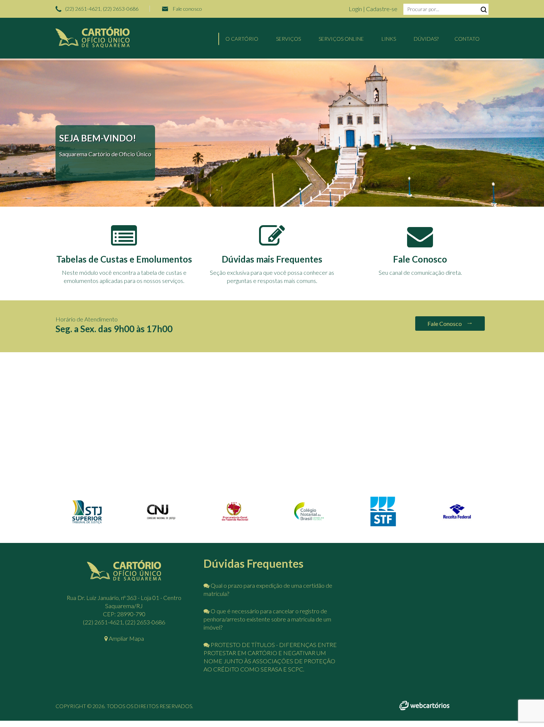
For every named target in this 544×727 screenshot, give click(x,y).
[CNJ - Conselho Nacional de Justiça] (161, 521)
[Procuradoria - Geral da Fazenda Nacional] (235, 519)
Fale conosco (187, 9)
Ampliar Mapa (126, 638)
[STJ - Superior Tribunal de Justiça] (87, 523)
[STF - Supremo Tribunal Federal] (383, 523)
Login (356, 8)
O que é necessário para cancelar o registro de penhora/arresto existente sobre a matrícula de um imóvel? (267, 619)
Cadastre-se (381, 8)
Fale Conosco (445, 323)
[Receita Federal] (457, 521)
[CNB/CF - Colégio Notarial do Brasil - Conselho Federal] (309, 518)
